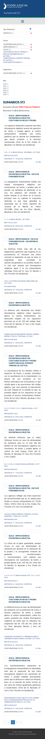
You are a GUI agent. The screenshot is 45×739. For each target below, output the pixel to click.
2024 (4, 92)
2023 (4, 90)
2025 (4, 94)
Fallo (37, 162)
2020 (4, 84)
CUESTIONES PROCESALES (12, 62)
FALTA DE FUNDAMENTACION (12, 54)
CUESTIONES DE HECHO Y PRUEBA (14, 52)
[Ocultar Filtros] (30, 29)
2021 (4, 86)
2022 (4, 88)
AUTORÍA (6, 56)
